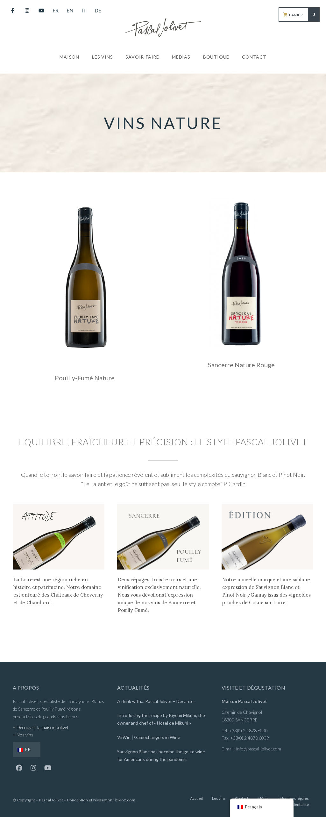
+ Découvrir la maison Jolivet (41, 727)
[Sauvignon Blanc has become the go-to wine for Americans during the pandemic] (163, 756)
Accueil (196, 798)
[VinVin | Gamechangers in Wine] (163, 738)
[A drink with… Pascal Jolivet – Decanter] (163, 702)
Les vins (219, 798)
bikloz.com (125, 800)
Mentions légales (294, 798)
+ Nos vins (23, 734)
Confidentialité (296, 804)
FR (27, 749)
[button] (19, 768)
